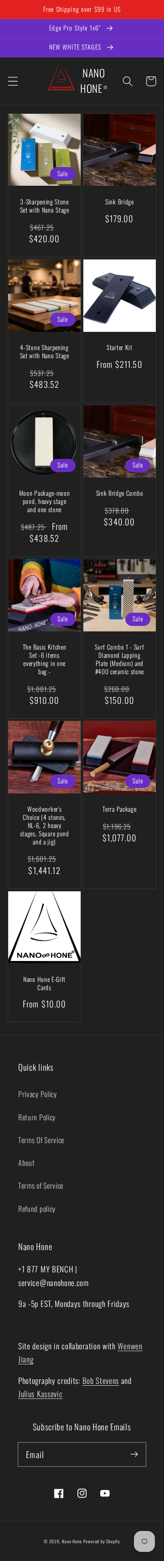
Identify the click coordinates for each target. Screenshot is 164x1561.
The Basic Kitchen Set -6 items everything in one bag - (45, 659)
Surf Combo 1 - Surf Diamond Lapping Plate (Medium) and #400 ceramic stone (119, 659)
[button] (13, 81)
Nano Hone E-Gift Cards (44, 984)
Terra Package (119, 809)
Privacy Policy (37, 1093)
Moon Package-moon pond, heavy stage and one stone (44, 501)
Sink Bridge (119, 202)
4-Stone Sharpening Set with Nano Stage (44, 352)
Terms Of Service (41, 1139)
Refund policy (37, 1208)
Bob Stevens (100, 1380)
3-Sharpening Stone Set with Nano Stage (44, 206)
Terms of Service (40, 1185)
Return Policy (37, 1117)
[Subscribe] (134, 1454)
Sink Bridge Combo (120, 493)
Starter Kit (120, 348)
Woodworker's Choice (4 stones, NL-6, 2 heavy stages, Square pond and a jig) (44, 825)
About (26, 1162)
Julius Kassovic (40, 1393)
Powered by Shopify (102, 1541)
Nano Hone (72, 1541)
